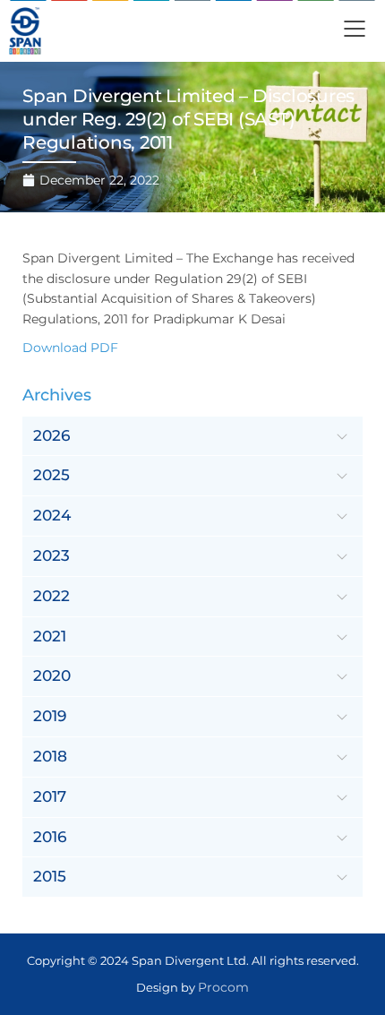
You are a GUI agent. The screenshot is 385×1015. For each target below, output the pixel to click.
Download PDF (70, 348)
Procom (223, 987)
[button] (354, 31)
